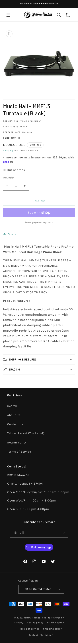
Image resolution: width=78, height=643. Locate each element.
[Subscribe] (63, 533)
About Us (13, 415)
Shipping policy (52, 628)
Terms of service (29, 628)
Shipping (8, 150)
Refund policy (35, 622)
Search (12, 406)
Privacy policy (55, 622)
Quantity (9, 177)
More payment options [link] (39, 222)
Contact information (40, 635)
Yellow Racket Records (37, 617)
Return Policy (16, 442)
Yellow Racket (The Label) (25, 433)
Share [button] (12, 234)
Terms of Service (19, 451)
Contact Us (15, 424)
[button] (8, 14)
